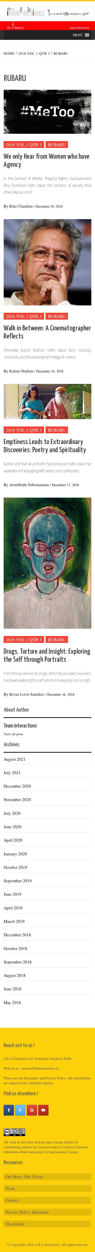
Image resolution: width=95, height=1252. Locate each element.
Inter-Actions (36, 1142)
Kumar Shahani (21, 370)
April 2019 (13, 908)
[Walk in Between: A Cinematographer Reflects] (47, 261)
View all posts (13, 734)
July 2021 (12, 772)
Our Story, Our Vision (24, 1176)
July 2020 (12, 813)
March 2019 (14, 921)
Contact (12, 1200)
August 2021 (15, 759)
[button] (78, 35)
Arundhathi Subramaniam (29, 484)
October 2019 (15, 867)
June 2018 (12, 989)
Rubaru (57, 144)
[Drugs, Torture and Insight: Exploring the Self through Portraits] (47, 562)
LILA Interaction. (48, 1244)
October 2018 (15, 948)
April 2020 (13, 840)
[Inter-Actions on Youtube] (43, 1110)
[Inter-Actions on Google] (32, 1110)
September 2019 (18, 880)
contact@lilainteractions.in (40, 1068)
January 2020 (15, 854)
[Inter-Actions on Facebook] (9, 1110)
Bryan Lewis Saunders (27, 694)
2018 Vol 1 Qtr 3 (24, 144)
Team (10, 1188)
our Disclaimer (28, 1078)
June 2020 (12, 826)
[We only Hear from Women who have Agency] (47, 111)
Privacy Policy (56, 1078)
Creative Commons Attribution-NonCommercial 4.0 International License (46, 1149)
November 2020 (17, 799)
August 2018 (15, 975)
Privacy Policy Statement (27, 1212)
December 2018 (17, 935)
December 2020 (17, 786)
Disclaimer (15, 1224)
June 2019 (12, 894)
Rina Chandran (21, 206)
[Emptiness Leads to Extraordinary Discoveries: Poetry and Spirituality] (47, 401)
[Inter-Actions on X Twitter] (20, 1110)
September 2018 (18, 962)
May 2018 (12, 1002)
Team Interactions (20, 726)
